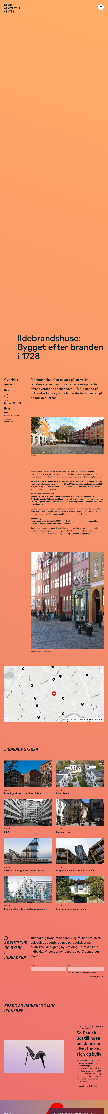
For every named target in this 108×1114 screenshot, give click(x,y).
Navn (32, 965)
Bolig (6, 790)
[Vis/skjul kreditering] (101, 719)
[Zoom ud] (101, 671)
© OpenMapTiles (81, 719)
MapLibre (65, 719)
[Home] (13, 8)
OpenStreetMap (95, 719)
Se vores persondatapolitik (89, 972)
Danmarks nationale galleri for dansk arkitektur (90, 1027)
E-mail (75, 965)
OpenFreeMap (72, 719)
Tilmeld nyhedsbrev (97, 977)
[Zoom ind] (101, 668)
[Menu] (101, 7)
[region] (54, 694)
